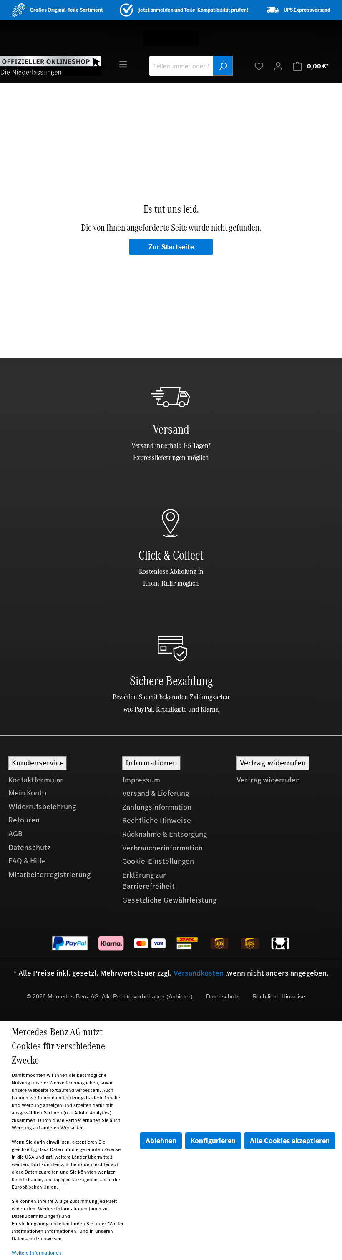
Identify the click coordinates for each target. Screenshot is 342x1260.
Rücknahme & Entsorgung (164, 834)
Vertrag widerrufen (268, 780)
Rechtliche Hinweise (156, 820)
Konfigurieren (213, 1141)
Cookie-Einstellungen (158, 861)
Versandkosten (199, 973)
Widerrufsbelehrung (42, 807)
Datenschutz (29, 848)
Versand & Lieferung (155, 793)
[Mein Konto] (278, 66)
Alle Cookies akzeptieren (290, 1141)
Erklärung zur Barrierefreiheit (148, 881)
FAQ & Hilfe (27, 861)
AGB (15, 834)
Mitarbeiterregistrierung (49, 875)
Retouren (24, 820)
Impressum (141, 780)
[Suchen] (223, 66)
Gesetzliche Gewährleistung (169, 900)
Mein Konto (27, 793)
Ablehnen (161, 1141)
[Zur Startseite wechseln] (50, 65)
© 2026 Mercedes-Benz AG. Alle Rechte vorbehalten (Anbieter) (110, 996)
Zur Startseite (171, 247)
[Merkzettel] (259, 66)
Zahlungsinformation (156, 807)
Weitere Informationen (36, 1253)
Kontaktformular (35, 780)
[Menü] (123, 64)
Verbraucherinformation (162, 848)
